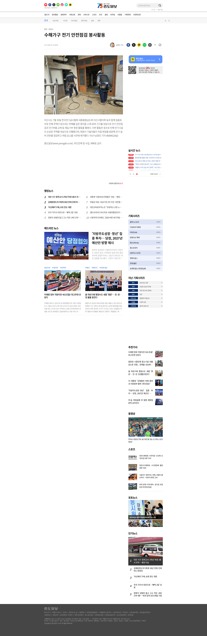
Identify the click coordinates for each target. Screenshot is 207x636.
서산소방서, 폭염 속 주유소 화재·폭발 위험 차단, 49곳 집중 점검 (149, 159)
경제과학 (63, 14)
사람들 (119, 14)
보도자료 (55, 20)
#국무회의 (63, 268)
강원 (92, 20)
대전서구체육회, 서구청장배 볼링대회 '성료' (151, 466)
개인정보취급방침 (92, 612)
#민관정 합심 (103, 268)
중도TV (46, 14)
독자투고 (125, 612)
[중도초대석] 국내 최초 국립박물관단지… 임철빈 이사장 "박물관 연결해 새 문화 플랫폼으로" (106, 212)
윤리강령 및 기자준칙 (66, 615)
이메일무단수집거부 (105, 612)
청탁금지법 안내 (110, 615)
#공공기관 (47, 268)
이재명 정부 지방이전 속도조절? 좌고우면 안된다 (62, 296)
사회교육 (72, 14)
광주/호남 (84, 20)
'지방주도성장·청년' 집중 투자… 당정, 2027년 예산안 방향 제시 (107, 238)
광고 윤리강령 (89, 615)
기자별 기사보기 (56, 612)
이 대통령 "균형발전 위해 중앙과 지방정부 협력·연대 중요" (140, 382)
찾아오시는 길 (73, 612)
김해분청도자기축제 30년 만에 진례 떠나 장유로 (64, 202)
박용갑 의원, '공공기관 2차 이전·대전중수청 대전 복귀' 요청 (106, 202)
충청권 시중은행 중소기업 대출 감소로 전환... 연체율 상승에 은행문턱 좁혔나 (140, 363)
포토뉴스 (132, 498)
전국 (100, 14)
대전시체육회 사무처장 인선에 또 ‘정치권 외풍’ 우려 (151, 456)
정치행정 (55, 14)
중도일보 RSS (134, 612)
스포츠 (94, 14)
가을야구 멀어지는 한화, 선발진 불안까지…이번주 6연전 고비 (151, 476)
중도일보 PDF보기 (145, 612)
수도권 (65, 20)
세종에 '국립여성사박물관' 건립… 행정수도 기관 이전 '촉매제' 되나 (106, 197)
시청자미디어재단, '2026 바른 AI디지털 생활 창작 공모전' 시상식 (106, 217)
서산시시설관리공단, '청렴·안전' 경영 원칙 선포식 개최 (149, 168)
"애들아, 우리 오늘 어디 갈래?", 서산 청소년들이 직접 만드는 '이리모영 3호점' (149, 165)
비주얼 (112, 14)
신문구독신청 (117, 612)
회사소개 (46, 612)
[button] (165, 21)
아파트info (133, 232)
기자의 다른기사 (116, 183)
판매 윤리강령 (99, 615)
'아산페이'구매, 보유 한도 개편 (59, 207)
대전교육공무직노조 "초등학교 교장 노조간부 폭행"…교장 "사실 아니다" (106, 207)
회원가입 (160, 10)
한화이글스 (133, 258)
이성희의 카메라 (135, 227)
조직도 (65, 612)
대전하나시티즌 (135, 253)
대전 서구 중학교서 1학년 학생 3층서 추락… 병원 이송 (64, 197)
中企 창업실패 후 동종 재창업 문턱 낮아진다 (140, 401)
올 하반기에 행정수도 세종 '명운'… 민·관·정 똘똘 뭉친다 (103, 296)
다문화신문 (137, 14)
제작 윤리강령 (79, 615)
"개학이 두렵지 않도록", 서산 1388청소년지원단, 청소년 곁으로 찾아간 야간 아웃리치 (149, 162)
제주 (99, 20)
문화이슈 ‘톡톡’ (135, 237)
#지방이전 (55, 268)
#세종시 (87, 268)
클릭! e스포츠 (134, 222)
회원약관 (82, 612)
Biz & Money (134, 242)
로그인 (153, 10)
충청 (106, 14)
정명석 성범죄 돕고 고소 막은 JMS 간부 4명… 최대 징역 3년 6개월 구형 (64, 217)
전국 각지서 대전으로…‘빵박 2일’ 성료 (63, 212)
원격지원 (130, 615)
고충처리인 (47, 615)
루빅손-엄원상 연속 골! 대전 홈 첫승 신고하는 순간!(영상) (145, 440)
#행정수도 (95, 268)
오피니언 (86, 14)
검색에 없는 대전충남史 (138, 268)
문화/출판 (133, 263)
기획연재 (128, 14)
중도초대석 (133, 247)
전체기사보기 (154, 174)
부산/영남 (74, 20)
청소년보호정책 (121, 615)
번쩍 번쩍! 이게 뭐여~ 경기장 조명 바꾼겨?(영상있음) (151, 485)
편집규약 (55, 615)
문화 (79, 14)
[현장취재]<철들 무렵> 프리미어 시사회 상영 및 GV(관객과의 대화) (149, 155)
